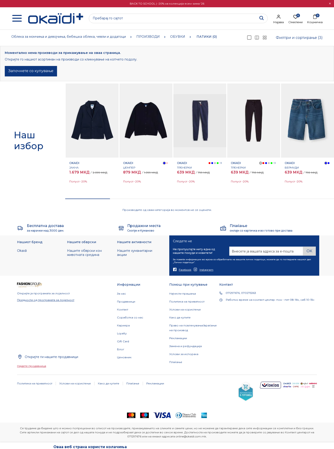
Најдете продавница (31, 366)
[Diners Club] (185, 415)
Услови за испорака (183, 354)
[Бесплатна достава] (20, 228)
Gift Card (123, 341)
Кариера (123, 325)
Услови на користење (185, 309)
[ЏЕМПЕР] (146, 120)
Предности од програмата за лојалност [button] (45, 300)
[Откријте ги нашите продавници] (19, 356)
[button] (330, 3)
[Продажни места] (121, 228)
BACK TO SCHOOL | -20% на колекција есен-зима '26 (167, 3)
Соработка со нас (130, 317)
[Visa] (162, 415)
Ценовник (124, 357)
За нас (121, 293)
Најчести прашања (182, 293)
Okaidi (22, 251)
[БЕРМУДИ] (307, 120)
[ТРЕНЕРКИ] (199, 120)
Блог (120, 349)
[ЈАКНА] (92, 120)
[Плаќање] (223, 228)
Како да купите (180, 317)
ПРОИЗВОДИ (148, 37)
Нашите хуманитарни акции (134, 253)
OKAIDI (74, 163)
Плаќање (175, 362)
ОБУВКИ (177, 37)
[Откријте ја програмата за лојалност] (29, 285)
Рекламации (178, 338)
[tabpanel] (92, 138)
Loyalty (122, 333)
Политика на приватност (186, 301)
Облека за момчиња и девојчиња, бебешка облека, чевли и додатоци (68, 37)
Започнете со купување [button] (30, 71)
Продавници (126, 301)
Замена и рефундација (185, 346)
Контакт (122, 309)
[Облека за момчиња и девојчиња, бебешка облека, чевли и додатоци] (55, 18)
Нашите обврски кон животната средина (84, 253)
